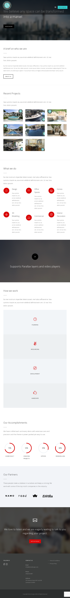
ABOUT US (8, 76)
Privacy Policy (53, 563)
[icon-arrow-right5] (35, 256)
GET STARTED (62, 7)
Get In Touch (35, 541)
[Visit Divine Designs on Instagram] (7, 564)
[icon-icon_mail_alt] (35, 519)
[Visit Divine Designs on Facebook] (4, 564)
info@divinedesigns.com (32, 567)
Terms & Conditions (55, 560)
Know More (9, 26)
